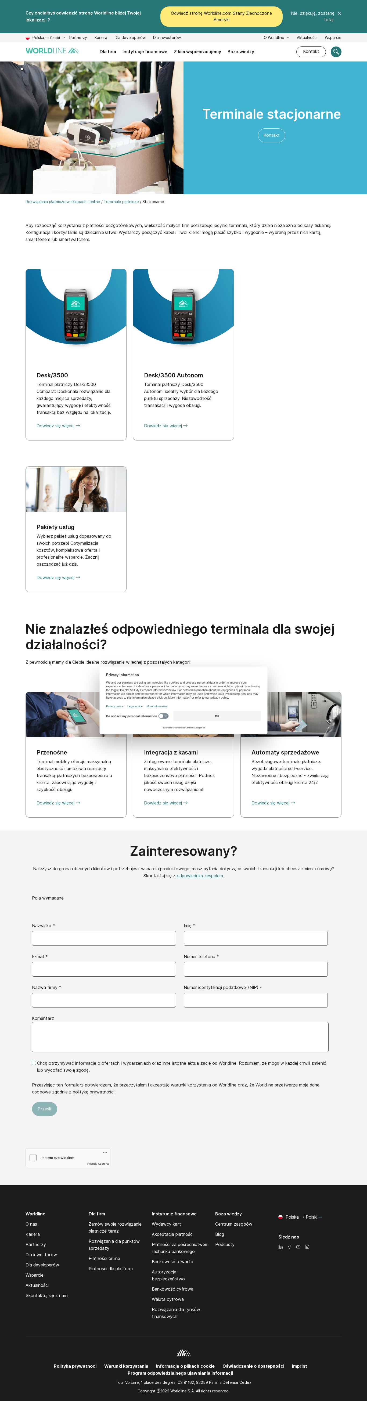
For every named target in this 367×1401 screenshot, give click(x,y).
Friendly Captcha (98, 1163)
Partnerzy (78, 38)
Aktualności (307, 37)
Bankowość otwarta (172, 1261)
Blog (219, 1234)
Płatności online (104, 1258)
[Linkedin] (280, 1247)
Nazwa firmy (46, 987)
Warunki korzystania (126, 1366)
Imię (189, 925)
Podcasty (225, 1244)
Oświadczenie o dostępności (253, 1366)
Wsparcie (333, 38)
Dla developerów (130, 37)
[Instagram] (307, 1247)
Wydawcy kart (166, 1224)
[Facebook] (289, 1247)
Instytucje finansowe (145, 51)
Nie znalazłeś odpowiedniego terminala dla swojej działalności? (180, 636)
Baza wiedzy (241, 51)
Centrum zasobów (233, 1224)
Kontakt (311, 51)
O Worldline (274, 37)
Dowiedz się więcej (56, 577)
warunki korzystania (191, 1085)
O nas (31, 1224)
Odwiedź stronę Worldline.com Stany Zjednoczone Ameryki (221, 16)
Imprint (299, 1366)
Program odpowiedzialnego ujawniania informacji (180, 1373)
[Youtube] (298, 1247)
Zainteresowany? (183, 851)
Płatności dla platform (111, 1268)
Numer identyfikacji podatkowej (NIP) (223, 987)
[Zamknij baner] (339, 17)
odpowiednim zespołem (200, 875)
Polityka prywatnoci (75, 1366)
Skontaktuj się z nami (47, 1295)
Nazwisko (43, 925)
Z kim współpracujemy (197, 51)
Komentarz (43, 1018)
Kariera (101, 38)
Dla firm (108, 51)
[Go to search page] (336, 51)
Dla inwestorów (167, 38)
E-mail (40, 956)
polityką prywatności (93, 1092)
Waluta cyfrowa (168, 1299)
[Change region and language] (320, 1217)
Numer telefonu (201, 956)
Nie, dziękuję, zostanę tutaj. (312, 16)
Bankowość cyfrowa (172, 1289)
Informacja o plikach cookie (185, 1366)
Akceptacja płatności (172, 1234)
